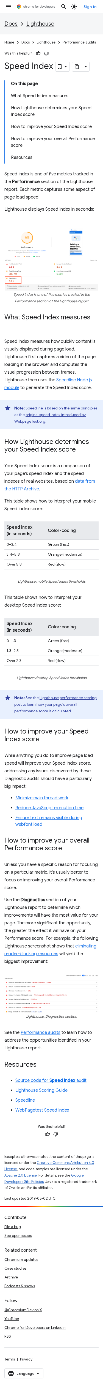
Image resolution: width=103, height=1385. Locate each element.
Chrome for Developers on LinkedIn (35, 1327)
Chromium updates (21, 1259)
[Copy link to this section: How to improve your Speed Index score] (45, 739)
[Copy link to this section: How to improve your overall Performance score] (67, 848)
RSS (7, 1336)
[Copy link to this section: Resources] (42, 1065)
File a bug (12, 1226)
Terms (9, 1359)
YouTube (11, 1318)
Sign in (90, 6)
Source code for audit (51, 1080)
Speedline (25, 1100)
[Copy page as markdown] (77, 66)
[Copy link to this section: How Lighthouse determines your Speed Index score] (81, 450)
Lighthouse (40, 23)
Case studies (15, 1268)
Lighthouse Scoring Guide (41, 1090)
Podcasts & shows (19, 1285)
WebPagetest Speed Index (42, 1110)
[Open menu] (8, 6)
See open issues (18, 1235)
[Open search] (63, 6)
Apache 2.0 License (20, 1175)
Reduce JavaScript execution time (49, 808)
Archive (11, 1277)
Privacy (26, 1359)
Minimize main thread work (41, 798)
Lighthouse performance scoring (68, 697)
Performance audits (79, 42)
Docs (11, 23)
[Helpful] (38, 53)
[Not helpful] (46, 53)
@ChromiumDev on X (23, 1309)
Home (9, 42)
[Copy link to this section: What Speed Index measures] (9, 325)
